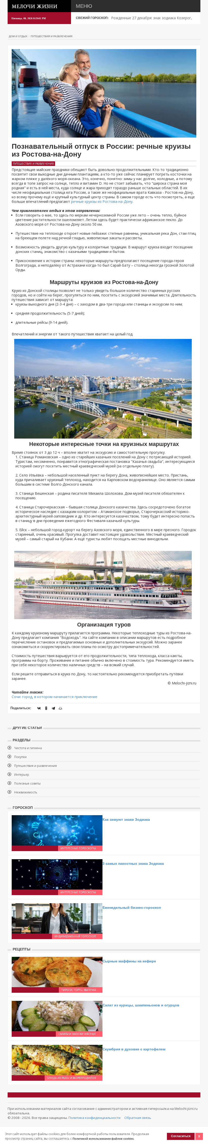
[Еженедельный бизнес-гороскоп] (57, 917)
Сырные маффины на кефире (129, 961)
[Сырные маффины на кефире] (57, 971)
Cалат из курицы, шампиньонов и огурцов (140, 1005)
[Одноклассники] (46, 708)
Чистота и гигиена (28, 748)
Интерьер (21, 774)
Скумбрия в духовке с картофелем (133, 1049)
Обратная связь (137, 1117)
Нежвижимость (25, 792)
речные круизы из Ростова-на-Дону (101, 201)
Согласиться (180, 1136)
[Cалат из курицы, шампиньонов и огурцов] (57, 1015)
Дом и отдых (18, 36)
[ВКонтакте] (39, 708)
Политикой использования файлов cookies (103, 1138)
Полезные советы (27, 783)
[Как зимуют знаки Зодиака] (57, 829)
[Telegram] (53, 708)
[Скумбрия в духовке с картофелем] (57, 1059)
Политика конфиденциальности (94, 1117)
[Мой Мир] (60, 708)
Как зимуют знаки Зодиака (126, 819)
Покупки (20, 757)
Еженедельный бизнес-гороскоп (131, 907)
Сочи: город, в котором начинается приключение (54, 696)
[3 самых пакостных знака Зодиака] (57, 873)
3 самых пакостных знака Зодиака (133, 863)
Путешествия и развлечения (51, 36)
